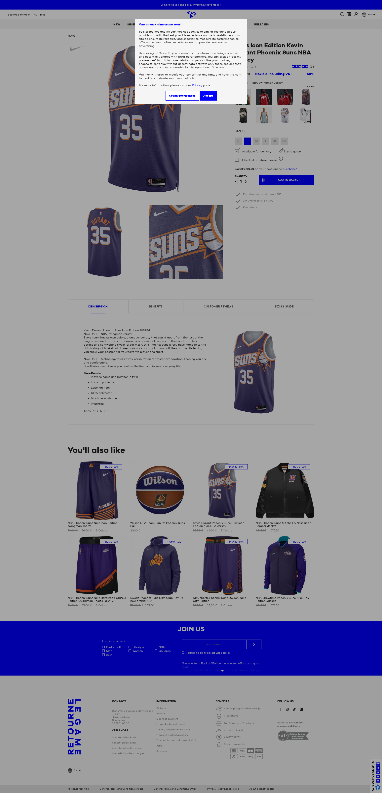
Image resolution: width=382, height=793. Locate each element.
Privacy (197, 85)
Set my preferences (182, 95)
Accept (208, 95)
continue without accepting (172, 63)
